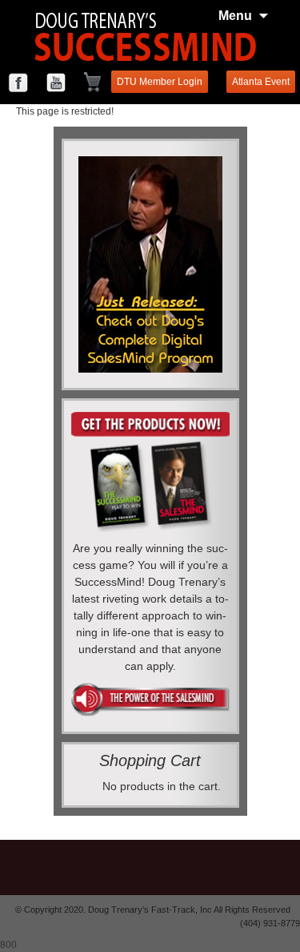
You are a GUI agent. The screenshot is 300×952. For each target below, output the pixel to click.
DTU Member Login (159, 81)
